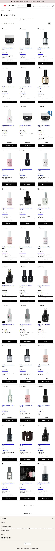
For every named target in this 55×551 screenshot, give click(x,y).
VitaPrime (4, 134)
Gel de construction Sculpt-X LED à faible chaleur (45, 137)
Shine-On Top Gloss (42, 56)
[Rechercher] (29, 5)
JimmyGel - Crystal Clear (43, 177)
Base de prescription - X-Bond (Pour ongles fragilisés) (26, 373)
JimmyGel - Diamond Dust (43, 373)
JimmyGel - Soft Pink (6, 216)
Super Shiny (22, 95)
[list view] (52, 23)
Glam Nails (4, 96)
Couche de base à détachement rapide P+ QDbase (27, 333)
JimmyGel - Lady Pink (25, 413)
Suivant (31, 505)
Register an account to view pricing (8, 48)
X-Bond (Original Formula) (8, 452)
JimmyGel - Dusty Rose (43, 294)
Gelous (3, 57)
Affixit (3, 413)
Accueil (2, 10)
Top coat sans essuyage (25, 216)
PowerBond (22, 255)
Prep (3, 294)
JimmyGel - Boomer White (43, 255)
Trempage (23, 19)
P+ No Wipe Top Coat (6, 333)
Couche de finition (6, 19)
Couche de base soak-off (25, 452)
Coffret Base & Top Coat (25, 294)
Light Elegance (22, 57)
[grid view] (49, 23)
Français (27, 543)
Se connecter (5, 54)
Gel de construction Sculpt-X (26, 134)
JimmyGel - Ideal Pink (7, 177)
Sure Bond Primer (6, 491)
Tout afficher (30, 19)
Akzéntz (39, 57)
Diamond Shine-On (42, 95)
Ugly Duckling (22, 217)
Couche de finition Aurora (25, 491)
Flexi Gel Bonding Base (7, 56)
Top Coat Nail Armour (43, 491)
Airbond (39, 216)
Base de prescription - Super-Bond (8, 373)
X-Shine (4, 95)
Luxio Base (40, 413)
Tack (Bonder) (23, 56)
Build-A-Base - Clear (42, 333)
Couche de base (15, 19)
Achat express (9, 60)
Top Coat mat (41, 452)
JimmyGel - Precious (6, 255)
